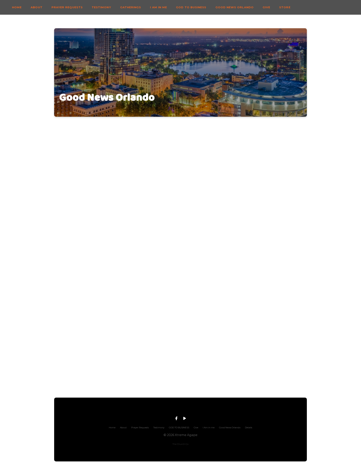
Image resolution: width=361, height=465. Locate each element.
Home (17, 7)
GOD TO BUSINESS (191, 7)
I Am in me (158, 7)
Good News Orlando (234, 7)
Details (248, 427)
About (36, 7)
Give (266, 7)
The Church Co (180, 444)
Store (284, 7)
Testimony (101, 7)
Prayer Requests (67, 7)
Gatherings (130, 7)
